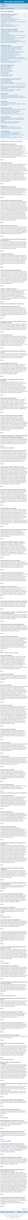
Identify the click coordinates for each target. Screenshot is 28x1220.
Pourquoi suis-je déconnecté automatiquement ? (10, 25)
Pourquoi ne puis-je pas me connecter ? (8, 20)
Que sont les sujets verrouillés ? (7, 74)
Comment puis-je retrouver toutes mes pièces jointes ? (11, 128)
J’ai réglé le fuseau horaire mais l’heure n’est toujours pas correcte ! (13, 35)
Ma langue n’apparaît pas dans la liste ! (8, 36)
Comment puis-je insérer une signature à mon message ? (11, 49)
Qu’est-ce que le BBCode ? (6, 66)
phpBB (10, 1214)
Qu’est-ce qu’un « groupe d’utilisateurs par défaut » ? (11, 89)
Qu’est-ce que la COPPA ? (6, 16)
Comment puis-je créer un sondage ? (8, 50)
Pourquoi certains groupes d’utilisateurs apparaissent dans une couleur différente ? (12, 88)
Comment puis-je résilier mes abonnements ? (9, 122)
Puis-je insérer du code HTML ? (7, 67)
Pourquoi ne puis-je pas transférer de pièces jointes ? (11, 55)
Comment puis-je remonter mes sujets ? (8, 62)
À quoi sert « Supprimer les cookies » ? (8, 26)
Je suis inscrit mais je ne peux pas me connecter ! (10, 19)
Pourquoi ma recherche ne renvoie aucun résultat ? (10, 110)
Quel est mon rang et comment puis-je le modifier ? (10, 40)
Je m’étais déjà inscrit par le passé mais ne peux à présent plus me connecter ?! (13, 22)
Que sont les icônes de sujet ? (6, 75)
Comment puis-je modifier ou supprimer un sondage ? (11, 52)
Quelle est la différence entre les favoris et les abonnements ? (12, 118)
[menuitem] (4, 4)
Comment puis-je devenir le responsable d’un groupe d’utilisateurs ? (13, 86)
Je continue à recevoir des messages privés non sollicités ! (12, 96)
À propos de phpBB (4, 1151)
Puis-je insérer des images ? (6, 69)
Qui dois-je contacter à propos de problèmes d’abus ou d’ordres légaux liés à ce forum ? (13, 135)
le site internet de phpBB (5, 373)
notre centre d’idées (21, 1161)
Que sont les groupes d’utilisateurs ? (8, 82)
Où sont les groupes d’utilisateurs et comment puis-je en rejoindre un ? (13, 84)
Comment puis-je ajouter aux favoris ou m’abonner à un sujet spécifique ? (12, 120)
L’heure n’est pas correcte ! (6, 34)
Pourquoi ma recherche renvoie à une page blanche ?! (11, 111)
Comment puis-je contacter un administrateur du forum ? (11, 137)
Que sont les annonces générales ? (7, 71)
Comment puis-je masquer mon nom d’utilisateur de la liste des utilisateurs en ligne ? (12, 32)
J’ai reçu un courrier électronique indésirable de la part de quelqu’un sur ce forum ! (13, 98)
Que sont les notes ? (5, 73)
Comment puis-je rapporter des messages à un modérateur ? (12, 57)
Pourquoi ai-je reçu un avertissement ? (8, 56)
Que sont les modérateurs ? (6, 81)
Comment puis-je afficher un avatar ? (8, 38)
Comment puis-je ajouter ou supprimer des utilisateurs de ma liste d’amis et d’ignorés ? (13, 104)
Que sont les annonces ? (5, 72)
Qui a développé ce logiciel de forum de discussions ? (11, 132)
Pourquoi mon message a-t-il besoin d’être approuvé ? (11, 61)
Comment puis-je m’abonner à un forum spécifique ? (10, 121)
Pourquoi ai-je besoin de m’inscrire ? (7, 15)
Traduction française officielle (11, 1216)
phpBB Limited (9, 1146)
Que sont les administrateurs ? (6, 80)
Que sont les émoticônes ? (6, 68)
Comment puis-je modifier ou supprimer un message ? (11, 47)
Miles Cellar (20, 1216)
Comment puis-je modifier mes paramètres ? (9, 30)
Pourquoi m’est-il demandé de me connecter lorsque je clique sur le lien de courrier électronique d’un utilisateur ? (13, 42)
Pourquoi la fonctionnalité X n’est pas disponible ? (10, 133)
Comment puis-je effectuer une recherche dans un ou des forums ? (13, 109)
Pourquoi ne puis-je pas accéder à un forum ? (9, 53)
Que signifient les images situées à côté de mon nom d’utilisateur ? (13, 37)
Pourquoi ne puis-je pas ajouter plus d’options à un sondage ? (12, 51)
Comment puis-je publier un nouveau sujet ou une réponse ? (12, 46)
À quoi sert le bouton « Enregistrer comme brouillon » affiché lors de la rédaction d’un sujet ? (14, 59)
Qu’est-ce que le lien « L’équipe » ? (7, 90)
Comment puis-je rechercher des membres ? (9, 112)
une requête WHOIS (15, 1177)
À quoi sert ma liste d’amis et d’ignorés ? (8, 102)
